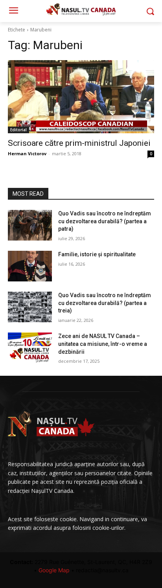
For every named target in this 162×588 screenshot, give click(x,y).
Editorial (18, 129)
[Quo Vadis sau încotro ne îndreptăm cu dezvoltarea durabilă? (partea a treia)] (30, 307)
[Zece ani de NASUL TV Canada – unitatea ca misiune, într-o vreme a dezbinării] (30, 348)
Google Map (54, 570)
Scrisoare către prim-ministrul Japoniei (79, 143)
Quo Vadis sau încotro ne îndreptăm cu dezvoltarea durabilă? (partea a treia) (104, 303)
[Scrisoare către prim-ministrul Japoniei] (81, 96)
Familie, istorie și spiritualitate (97, 254)
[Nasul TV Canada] (81, 9)
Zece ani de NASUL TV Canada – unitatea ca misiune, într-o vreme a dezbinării (102, 344)
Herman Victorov (27, 153)
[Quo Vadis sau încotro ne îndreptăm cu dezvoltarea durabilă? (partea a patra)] (30, 225)
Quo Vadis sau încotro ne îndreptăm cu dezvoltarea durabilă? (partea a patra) (104, 221)
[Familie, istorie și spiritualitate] (30, 266)
